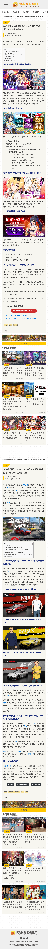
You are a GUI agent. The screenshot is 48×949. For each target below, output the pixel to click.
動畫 (10, 325)
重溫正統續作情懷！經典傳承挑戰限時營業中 (14, 552)
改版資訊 (17, 791)
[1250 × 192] (24, 340)
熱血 (8, 488)
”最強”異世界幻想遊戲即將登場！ (12, 51)
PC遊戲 (14, 16)
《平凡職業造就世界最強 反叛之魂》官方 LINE (20, 318)
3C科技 (26, 12)
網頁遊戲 (15, 325)
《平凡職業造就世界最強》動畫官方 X (17, 316)
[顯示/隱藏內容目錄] (22, 49)
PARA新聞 (10, 36)
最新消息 (5, 12)
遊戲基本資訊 (8, 58)
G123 (25, 42)
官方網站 (10, 784)
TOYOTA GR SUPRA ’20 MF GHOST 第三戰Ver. (18, 549)
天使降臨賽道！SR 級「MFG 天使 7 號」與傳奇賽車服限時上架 (18, 554)
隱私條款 (18, 941)
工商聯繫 (35, 941)
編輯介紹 (24, 941)
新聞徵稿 (29, 941)
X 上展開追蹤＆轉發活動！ (11, 56)
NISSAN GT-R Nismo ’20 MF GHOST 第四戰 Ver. (18, 551)
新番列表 (36, 12)
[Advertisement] (13, 454)
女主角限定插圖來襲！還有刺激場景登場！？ (14, 54)
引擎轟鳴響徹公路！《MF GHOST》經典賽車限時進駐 (16, 545)
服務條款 (12, 941)
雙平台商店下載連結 (22, 784)
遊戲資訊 (15, 12)
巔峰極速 (25, 485)
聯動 (16, 490)
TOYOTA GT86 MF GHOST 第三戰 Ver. (16, 547)
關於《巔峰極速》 (9, 556)
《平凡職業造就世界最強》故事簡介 (12, 60)
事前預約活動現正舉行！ (10, 53)
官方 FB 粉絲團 (36, 784)
